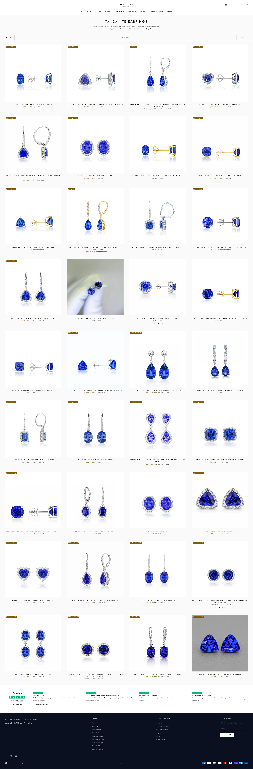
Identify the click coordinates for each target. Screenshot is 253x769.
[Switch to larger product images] (4, 37)
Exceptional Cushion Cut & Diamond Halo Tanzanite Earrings (220, 460)
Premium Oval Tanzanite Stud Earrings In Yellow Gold (157, 176)
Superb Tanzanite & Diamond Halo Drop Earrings (95, 531)
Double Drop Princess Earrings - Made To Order (33, 674)
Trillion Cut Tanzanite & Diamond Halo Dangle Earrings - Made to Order (33, 177)
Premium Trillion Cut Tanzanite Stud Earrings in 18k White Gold (95, 390)
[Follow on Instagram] (11, 756)
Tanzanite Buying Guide (99, 743)
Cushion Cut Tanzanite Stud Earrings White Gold (32, 390)
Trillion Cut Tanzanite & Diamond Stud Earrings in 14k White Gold (95, 104)
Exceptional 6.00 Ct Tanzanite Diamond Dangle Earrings (157, 674)
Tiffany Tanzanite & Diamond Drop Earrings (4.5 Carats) (157, 390)
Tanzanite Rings (96, 729)
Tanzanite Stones (85, 11)
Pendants (120, 11)
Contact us (159, 723)
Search (94, 723)
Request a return (160, 739)
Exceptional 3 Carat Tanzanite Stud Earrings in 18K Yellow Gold (220, 318)
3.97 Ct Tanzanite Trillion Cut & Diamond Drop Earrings (33, 318)
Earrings (108, 11)
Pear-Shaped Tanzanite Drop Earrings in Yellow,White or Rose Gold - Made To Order (95, 248)
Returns (158, 736)
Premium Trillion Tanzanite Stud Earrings (220, 531)
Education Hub (157, 11)
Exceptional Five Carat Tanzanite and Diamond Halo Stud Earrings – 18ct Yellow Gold (95, 675)
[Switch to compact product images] (10, 37)
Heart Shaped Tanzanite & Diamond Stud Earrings (220, 104)
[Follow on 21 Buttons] (16, 756)
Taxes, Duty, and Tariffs (162, 726)
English (31, 763)
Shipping (158, 733)
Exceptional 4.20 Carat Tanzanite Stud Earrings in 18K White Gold (32, 531)
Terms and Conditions (162, 729)
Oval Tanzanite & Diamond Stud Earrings (95, 176)
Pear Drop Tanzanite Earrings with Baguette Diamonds (220, 390)
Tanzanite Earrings (97, 733)
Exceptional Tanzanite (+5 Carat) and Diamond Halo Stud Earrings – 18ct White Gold (220, 601)
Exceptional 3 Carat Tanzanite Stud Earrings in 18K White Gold (220, 247)
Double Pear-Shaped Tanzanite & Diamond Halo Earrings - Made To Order (157, 461)
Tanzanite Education (98, 746)
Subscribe (227, 735)
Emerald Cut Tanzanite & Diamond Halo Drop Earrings (33, 460)
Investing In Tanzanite (98, 749)
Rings (99, 11)
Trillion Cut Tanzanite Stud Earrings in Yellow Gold (33, 247)
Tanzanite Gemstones (98, 739)
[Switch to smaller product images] (7, 37)
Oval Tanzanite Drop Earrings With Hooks (95, 460)
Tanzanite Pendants (97, 736)
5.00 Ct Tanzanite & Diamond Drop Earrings (158, 600)
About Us (171, 11)
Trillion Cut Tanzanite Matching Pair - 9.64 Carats (220, 674)
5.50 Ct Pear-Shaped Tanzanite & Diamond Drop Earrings (95, 600)
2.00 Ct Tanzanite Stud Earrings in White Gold (33, 104)
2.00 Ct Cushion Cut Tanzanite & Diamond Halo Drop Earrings (157, 247)
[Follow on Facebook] (6, 756)
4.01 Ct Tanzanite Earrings (158, 531)
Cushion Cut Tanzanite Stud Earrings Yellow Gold (220, 176)
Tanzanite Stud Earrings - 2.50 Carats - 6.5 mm (95, 318)
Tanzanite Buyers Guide (137, 11)
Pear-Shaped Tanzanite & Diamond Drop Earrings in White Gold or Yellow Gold (157, 105)
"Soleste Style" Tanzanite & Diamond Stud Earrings (157, 318)
